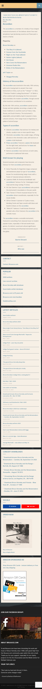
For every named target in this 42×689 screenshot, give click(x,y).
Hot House (10, 60)
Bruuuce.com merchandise (12, 297)
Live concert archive (10, 281)
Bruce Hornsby (8, 45)
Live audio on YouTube (10, 388)
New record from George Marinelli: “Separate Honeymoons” (17, 335)
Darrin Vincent (21, 239)
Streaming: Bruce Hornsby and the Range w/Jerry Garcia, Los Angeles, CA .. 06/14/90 (18, 477)
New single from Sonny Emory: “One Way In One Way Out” (21, 328)
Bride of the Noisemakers (15, 68)
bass (31, 145)
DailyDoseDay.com (9, 301)
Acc (4, 20)
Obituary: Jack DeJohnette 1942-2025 (14, 402)
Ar (16, 17)
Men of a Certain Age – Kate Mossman (15, 436)
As (18, 17)
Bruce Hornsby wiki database (13, 285)
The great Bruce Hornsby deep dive (14, 362)
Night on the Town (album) (15, 55)
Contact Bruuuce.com (10, 264)
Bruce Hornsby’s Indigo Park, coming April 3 (16, 375)
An (14, 17)
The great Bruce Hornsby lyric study (14, 368)
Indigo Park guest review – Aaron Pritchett (16, 349)
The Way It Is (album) (13, 49)
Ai (10, 17)
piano (9, 140)
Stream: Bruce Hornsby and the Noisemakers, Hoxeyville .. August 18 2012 (19, 471)
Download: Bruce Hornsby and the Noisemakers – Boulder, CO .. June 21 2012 (20, 490)
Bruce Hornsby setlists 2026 (12, 322)
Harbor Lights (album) (14, 57)
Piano (8, 143)
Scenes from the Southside (16, 52)
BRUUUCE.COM (21, 5)
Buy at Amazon (7, 550)
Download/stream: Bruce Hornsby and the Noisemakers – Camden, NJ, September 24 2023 (20, 416)
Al (12, 17)
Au (20, 17)
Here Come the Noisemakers (16, 62)
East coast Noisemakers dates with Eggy (16, 430)
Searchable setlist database (13, 289)
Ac (6, 17)
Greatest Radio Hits (13, 65)
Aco (7, 20)
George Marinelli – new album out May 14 (16, 443)
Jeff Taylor (6, 72)
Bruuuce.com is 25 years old (13, 293)
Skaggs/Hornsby (12, 77)
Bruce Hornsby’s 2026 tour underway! (15, 409)
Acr (10, 20)
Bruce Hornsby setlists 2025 (12, 423)
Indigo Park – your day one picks (13, 343)
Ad (8, 17)
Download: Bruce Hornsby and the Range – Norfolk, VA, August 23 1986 (18, 464)
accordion (9, 29)
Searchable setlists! (9, 315)
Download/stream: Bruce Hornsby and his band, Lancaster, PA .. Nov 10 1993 (18, 395)
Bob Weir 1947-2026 (9, 381)
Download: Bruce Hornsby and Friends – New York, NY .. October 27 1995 (19, 483)
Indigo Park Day (8, 356)
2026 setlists (7, 277)
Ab (4, 17)
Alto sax (21, 249)
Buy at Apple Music (9, 552)
